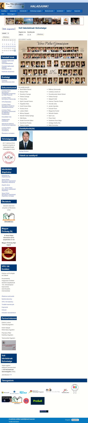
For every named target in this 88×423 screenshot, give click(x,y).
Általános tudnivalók (8, 296)
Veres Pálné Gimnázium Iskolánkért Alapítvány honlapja (9, 194)
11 (5, 46)
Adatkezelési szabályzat (6, 120)
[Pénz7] (75, 393)
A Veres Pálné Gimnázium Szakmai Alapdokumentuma (8, 105)
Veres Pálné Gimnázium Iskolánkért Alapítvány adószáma (9, 180)
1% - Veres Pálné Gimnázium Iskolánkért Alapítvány (9, 189)
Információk (23, 11)
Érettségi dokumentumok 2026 (8, 81)
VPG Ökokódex (6, 102)
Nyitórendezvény (7, 299)
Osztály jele (31, 32)
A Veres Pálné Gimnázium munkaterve (6, 129)
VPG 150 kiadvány (7, 302)
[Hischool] (21, 404)
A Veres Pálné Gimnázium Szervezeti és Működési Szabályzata (8, 112)
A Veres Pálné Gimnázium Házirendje (9, 98)
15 (13, 46)
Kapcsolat (77, 11)
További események (8, 304)
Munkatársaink (48, 11)
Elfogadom (67, 420)
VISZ (2, 14)
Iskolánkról (59, 11)
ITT (10, 375)
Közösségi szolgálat (35, 11)
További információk (14, 421)
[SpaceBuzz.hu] (7, 404)
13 (9, 46)
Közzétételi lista (6, 117)
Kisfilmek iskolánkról (8, 72)
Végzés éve (22, 32)
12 (6, 46)
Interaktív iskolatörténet (9, 313)
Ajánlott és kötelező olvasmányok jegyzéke (9, 124)
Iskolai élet (12, 11)
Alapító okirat (6, 185)
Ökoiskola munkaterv (8, 133)
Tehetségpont (10, 14)
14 (11, 46)
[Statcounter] (44, 411)
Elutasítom (75, 420)
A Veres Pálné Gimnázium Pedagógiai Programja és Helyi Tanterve (8, 93)
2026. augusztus (8, 29)
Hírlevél (4, 310)
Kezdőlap (3, 11)
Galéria (68, 11)
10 (2, 46)
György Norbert (23, 151)
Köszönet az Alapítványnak (6, 176)
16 (15, 46)
